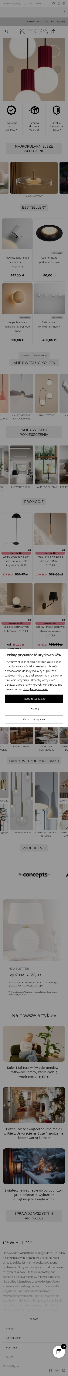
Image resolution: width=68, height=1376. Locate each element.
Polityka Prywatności (35, 689)
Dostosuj (34, 709)
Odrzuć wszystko (34, 719)
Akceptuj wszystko (34, 698)
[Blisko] (63, 654)
